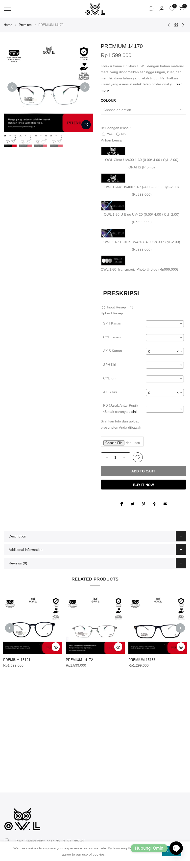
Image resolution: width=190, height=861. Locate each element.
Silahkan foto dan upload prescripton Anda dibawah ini (121, 427)
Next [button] (85, 87)
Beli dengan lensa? (116, 128)
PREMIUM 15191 (16, 660)
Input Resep (116, 307)
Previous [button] (12, 87)
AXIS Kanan (112, 351)
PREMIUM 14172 (79, 660)
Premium (25, 25)
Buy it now (143, 485)
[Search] (151, 9)
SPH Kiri (109, 365)
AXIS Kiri (110, 392)
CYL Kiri (109, 378)
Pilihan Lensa (111, 140)
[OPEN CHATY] (176, 848)
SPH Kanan (112, 323)
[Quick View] (56, 646)
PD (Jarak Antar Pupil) (120, 408)
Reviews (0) (18, 563)
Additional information (26, 550)
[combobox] (165, 323)
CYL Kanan (112, 337)
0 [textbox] (163, 351)
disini (133, 412)
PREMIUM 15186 (142, 660)
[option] (48, 87)
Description (17, 536)
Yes (109, 134)
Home (8, 25)
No (123, 134)
